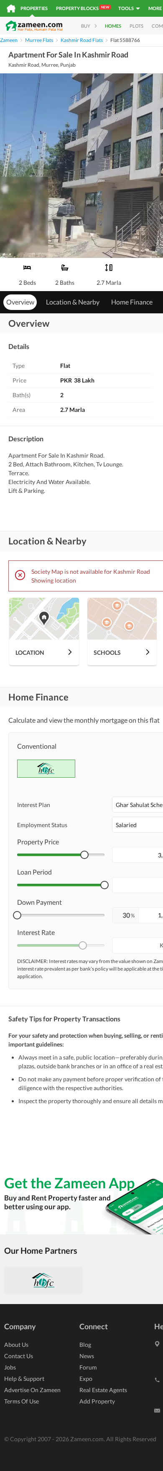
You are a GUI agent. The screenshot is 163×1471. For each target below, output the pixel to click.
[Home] (11, 8)
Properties (34, 8)
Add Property (97, 1401)
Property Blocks (82, 8)
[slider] (84, 855)
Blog (85, 1344)
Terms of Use (21, 1401)
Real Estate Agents (103, 1389)
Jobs (10, 1367)
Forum (88, 1367)
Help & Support (24, 1378)
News (86, 1355)
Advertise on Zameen (32, 1389)
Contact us (18, 1355)
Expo (85, 1378)
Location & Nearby (72, 302)
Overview (20, 302)
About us (16, 1344)
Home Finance (132, 302)
